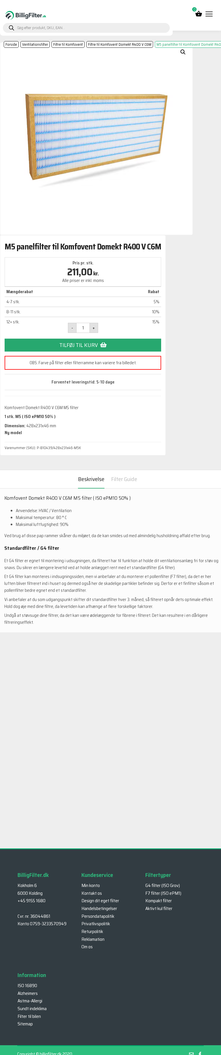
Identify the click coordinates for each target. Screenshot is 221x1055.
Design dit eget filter (100, 900)
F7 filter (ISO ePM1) (163, 893)
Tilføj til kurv (78, 345)
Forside (11, 44)
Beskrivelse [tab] (91, 479)
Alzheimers (28, 993)
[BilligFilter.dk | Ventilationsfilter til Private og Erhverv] (25, 15)
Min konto (90, 885)
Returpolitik (92, 931)
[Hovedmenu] (208, 14)
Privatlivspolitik (95, 923)
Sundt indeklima (32, 1008)
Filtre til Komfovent (68, 44)
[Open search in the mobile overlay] (86, 28)
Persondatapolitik (97, 916)
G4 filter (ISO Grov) (162, 885)
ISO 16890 (27, 985)
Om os (87, 946)
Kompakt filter (158, 900)
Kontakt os (91, 893)
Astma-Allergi (30, 1000)
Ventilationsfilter (35, 44)
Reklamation (92, 939)
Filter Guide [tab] (124, 479)
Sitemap (25, 1023)
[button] (183, 52)
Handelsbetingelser (99, 908)
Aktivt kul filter (158, 908)
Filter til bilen (29, 1016)
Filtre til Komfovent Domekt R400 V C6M (119, 44)
